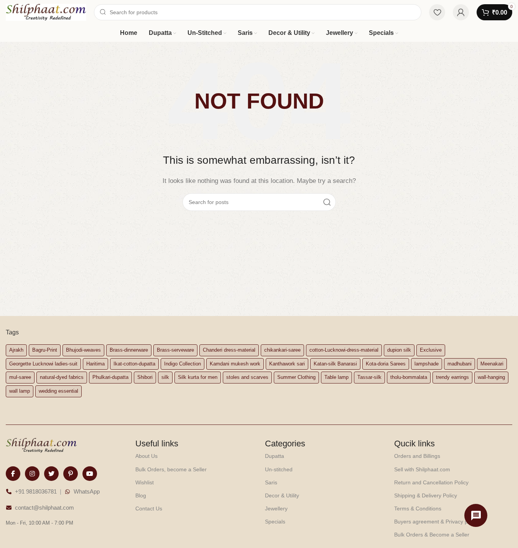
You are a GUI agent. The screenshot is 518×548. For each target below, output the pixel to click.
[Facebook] (13, 473)
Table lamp (336, 377)
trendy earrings (452, 377)
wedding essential (58, 391)
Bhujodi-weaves (83, 350)
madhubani (459, 364)
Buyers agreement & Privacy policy (436, 521)
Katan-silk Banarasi (335, 364)
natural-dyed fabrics (62, 377)
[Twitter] (51, 473)
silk (165, 377)
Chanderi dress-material (229, 350)
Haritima (95, 364)
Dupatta (274, 456)
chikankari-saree (282, 350)
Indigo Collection (182, 364)
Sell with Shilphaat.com (422, 469)
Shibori (145, 377)
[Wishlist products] (437, 12)
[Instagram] (32, 473)
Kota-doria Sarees (386, 364)
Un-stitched (279, 469)
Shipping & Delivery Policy (425, 495)
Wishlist (144, 482)
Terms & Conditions (417, 508)
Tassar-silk (369, 377)
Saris (271, 482)
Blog (140, 495)
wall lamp (19, 391)
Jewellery (276, 508)
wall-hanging (491, 377)
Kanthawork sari (287, 364)
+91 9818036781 (36, 491)
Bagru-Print (44, 350)
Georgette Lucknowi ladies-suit (43, 364)
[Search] (327, 202)
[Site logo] (46, 11)
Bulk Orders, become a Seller (171, 469)
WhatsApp (87, 491)
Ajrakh (16, 350)
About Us (146, 456)
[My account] (461, 12)
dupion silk (399, 350)
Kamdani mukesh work (235, 364)
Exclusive (431, 350)
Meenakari (491, 364)
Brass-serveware (175, 350)
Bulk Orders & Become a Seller (431, 535)
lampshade (426, 364)
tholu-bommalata (408, 377)
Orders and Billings (417, 456)
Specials (275, 521)
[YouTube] (89, 473)
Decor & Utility (282, 495)
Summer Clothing (296, 377)
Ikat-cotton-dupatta (134, 364)
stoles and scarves (247, 377)
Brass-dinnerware (129, 350)
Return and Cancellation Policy (431, 482)
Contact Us (148, 508)
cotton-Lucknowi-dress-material (343, 350)
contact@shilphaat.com (44, 507)
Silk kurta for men (197, 377)
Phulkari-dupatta (110, 377)
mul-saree (20, 377)
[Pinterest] (70, 473)
